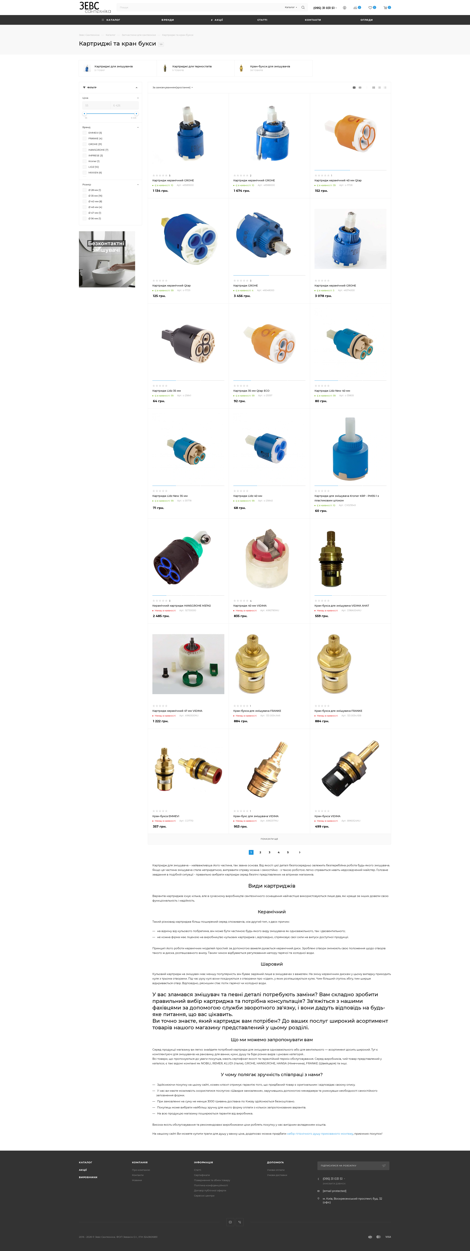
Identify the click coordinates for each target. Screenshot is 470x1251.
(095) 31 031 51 (324, 8)
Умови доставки (277, 1175)
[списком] (379, 87)
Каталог (85, 1162)
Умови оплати (276, 1169)
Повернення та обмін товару (212, 1180)
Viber (240, 1222)
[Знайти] (303, 7)
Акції (83, 1169)
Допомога (275, 1162)
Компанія (140, 1162)
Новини (137, 1180)
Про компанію (141, 1169)
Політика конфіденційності (211, 1185)
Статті (197, 1169)
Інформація (203, 1162)
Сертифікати (202, 1175)
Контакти (138, 1175)
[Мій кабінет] (344, 8)
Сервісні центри (204, 1195)
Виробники (88, 1177)
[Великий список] (360, 87)
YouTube (230, 1222)
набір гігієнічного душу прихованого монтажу (320, 1133)
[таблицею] (385, 87)
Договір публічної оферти (210, 1190)
